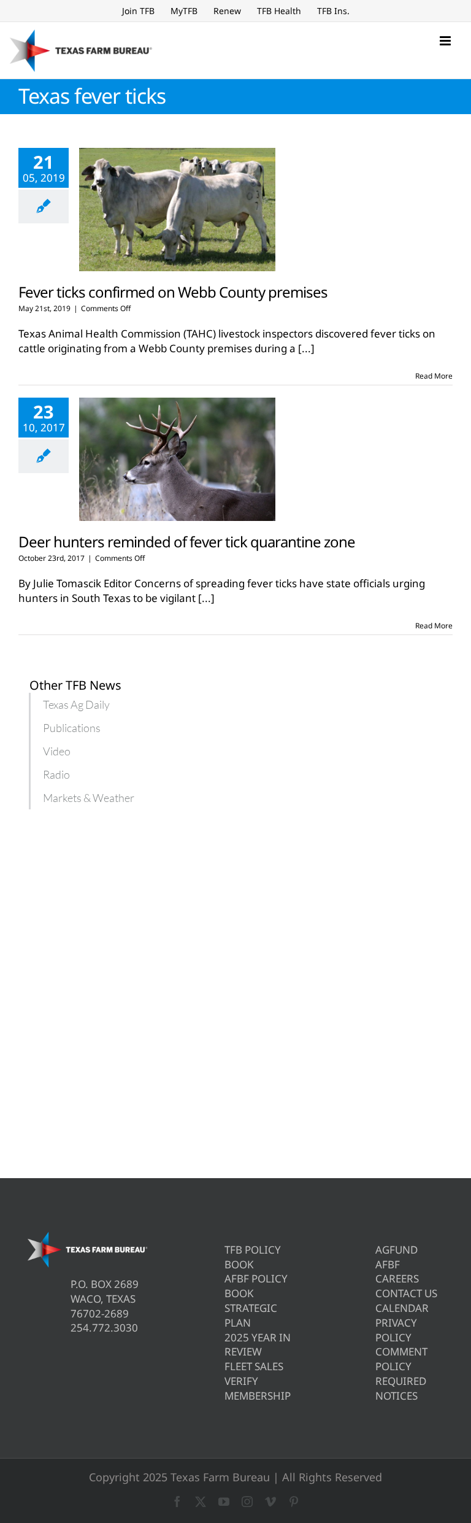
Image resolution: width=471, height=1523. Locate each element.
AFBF (387, 1264)
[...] (306, 348)
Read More (434, 376)
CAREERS (397, 1278)
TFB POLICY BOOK (252, 1257)
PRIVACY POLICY (396, 1330)
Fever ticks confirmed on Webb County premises (172, 292)
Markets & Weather (88, 797)
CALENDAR (402, 1308)
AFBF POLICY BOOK (256, 1285)
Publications (72, 728)
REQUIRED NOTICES (400, 1388)
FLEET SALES (253, 1366)
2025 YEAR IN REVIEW (257, 1344)
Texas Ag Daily (76, 704)
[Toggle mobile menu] (446, 40)
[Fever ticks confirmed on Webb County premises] (177, 210)
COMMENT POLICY (401, 1358)
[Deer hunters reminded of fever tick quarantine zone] (177, 460)
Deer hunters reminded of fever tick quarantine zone (186, 541)
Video (57, 751)
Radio (56, 774)
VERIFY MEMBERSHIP (257, 1388)
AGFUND (396, 1250)
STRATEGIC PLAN (250, 1315)
